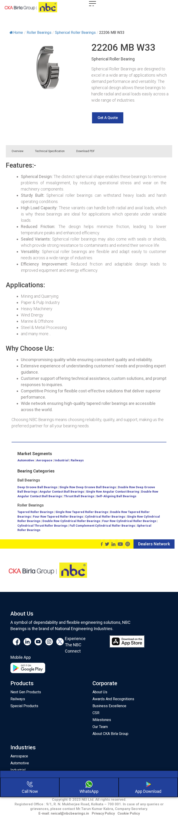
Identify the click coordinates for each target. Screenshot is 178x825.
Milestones (101, 720)
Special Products (24, 706)
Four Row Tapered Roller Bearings (58, 516)
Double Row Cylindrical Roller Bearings (71, 521)
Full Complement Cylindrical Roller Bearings (103, 525)
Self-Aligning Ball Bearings (116, 496)
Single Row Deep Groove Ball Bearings (87, 487)
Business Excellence (109, 706)
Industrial (61, 460)
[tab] (106, 151)
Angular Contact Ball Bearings (61, 491)
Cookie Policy (129, 813)
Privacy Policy (103, 813)
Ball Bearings (28, 480)
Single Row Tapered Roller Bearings (81, 512)
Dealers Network (154, 543)
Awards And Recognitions (113, 699)
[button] (107, 118)
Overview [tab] (17, 151)
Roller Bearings (30, 505)
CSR (95, 713)
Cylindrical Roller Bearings (105, 516)
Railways (77, 460)
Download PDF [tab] (85, 151)
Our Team (100, 727)
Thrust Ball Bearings (79, 496)
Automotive (25, 460)
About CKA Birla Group (110, 733)
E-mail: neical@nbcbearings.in (63, 813)
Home (18, 32)
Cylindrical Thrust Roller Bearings (42, 525)
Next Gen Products (25, 692)
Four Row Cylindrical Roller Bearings (129, 521)
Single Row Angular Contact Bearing (112, 491)
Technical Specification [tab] (50, 151)
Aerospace (44, 460)
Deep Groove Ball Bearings (37, 487)
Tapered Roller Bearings (35, 512)
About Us (99, 692)
